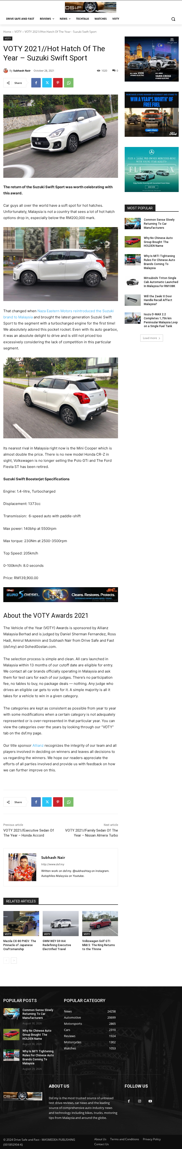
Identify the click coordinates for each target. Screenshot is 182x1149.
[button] (173, 18)
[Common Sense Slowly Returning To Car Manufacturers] (133, 223)
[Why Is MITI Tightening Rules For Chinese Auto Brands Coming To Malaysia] (133, 260)
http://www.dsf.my (52, 864)
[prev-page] (6, 960)
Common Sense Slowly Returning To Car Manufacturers (159, 223)
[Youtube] (150, 1101)
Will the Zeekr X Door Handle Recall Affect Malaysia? (158, 300)
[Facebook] (36, 82)
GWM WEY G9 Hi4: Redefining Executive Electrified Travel (57, 945)
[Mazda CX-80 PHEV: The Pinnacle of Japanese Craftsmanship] (21, 923)
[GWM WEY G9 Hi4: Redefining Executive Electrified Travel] (60, 923)
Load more (150, 338)
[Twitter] (47, 82)
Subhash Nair (22, 70)
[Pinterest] (58, 82)
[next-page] (14, 960)
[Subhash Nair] (6, 70)
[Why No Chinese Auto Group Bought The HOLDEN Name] (133, 241)
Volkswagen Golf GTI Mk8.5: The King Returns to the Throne (98, 945)
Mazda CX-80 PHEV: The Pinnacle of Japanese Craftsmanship (19, 945)
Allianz (38, 745)
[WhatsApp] (68, 82)
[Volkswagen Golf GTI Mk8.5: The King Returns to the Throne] (100, 923)
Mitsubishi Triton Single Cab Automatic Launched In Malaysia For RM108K (161, 282)
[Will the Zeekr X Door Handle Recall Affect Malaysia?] (133, 300)
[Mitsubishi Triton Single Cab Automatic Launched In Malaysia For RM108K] (133, 282)
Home (7, 32)
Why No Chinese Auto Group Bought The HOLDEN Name (158, 242)
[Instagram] (139, 1101)
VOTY (18, 32)
